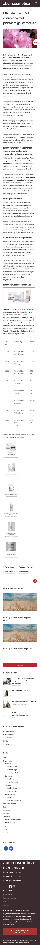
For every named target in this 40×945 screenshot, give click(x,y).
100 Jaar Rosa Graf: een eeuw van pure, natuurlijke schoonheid (23, 681)
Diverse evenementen (13, 819)
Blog (4, 826)
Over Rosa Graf (12, 773)
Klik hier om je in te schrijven (20, 931)
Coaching (6, 810)
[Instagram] (11, 848)
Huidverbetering (8, 735)
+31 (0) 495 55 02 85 (13, 872)
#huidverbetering (25, 567)
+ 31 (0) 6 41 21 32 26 (13, 877)
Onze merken (7, 761)
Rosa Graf (8, 764)
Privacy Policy (7, 938)
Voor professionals (9, 804)
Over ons (6, 807)
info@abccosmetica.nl (13, 881)
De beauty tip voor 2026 (21, 690)
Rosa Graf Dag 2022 (12, 823)
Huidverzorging (8, 738)
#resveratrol (10, 572)
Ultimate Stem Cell (26, 309)
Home (5, 758)
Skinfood (6, 741)
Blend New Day (10, 794)
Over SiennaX (12, 791)
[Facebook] (6, 848)
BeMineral (8, 776)
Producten (11, 779)
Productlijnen (12, 766)
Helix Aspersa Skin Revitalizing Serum (17, 648)
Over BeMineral (12, 782)
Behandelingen (12, 770)
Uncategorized (8, 744)
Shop (5, 829)
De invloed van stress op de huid (24, 702)
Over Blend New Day (14, 800)
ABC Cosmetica (8, 731)
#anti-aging (9, 567)
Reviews (6, 813)
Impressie (6, 817)
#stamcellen (24, 572)
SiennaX (8, 785)
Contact (6, 832)
